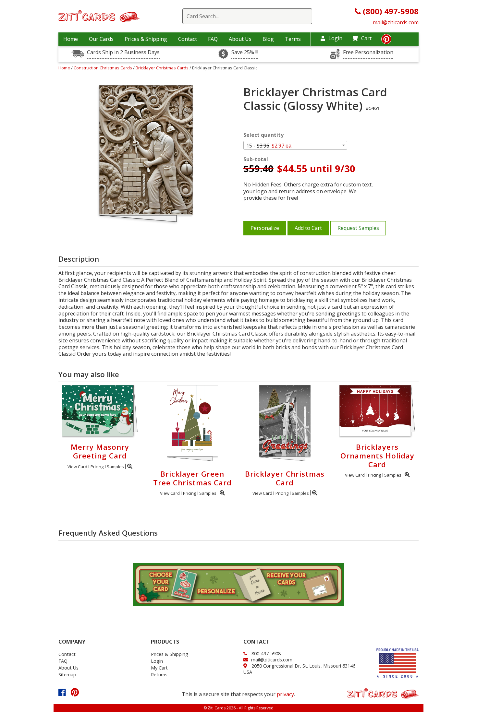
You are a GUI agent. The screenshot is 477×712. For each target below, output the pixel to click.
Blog (268, 38)
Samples (115, 466)
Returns (159, 674)
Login (335, 38)
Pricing (97, 466)
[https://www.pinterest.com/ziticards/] (386, 40)
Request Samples (358, 227)
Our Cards (101, 38)
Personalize (265, 227)
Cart (366, 38)
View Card (77, 466)
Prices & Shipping (146, 38)
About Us (240, 38)
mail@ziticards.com (396, 22)
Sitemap (67, 674)
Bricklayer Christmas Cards (163, 68)
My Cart (159, 668)
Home (70, 38)
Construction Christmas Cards (103, 68)
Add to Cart (308, 227)
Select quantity (263, 135)
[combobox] (295, 145)
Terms (293, 38)
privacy (285, 694)
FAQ (213, 38)
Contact (187, 38)
